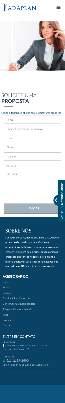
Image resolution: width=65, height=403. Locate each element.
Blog (5, 314)
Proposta (8, 319)
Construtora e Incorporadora (19, 303)
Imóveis (7, 292)
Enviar (34, 208)
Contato (7, 325)
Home (6, 281)
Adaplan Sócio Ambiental (17, 309)
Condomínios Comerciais (17, 298)
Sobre (6, 287)
